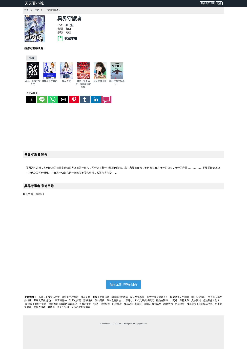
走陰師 (52, 307)
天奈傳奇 (180, 303)
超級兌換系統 (100, 81)
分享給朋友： (33, 93)
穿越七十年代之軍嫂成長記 (140, 300)
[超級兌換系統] (100, 78)
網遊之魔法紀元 (153, 303)
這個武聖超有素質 (80, 307)
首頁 (26, 10)
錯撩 (96, 303)
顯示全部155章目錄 (123, 284)
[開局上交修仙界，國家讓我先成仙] (83, 78)
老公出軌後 (63, 307)
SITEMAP (117, 324)
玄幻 (37, 10)
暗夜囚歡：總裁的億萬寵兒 (63, 303)
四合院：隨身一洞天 (36, 303)
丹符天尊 (185, 300)
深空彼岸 (117, 303)
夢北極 (70, 25)
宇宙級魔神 (61, 300)
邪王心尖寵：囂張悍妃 (81, 300)
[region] (123, 126)
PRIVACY (133, 324)
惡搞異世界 (40, 307)
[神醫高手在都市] (49, 78)
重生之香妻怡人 (115, 300)
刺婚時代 (168, 303)
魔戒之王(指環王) (133, 303)
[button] (31, 99)
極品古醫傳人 (163, 300)
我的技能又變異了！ (158, 297)
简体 (219, 3)
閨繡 (175, 300)
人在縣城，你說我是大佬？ (205, 300)
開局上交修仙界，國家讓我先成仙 (83, 84)
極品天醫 (66, 81)
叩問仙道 (105, 303)
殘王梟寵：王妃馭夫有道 (200, 303)
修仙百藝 (100, 300)
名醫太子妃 (85, 303)
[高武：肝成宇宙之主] (32, 78)
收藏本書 (70, 38)
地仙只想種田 (198, 297)
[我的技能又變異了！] (116, 78)
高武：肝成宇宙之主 (49, 297)
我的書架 (205, 3)
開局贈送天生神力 (180, 297)
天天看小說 (34, 3)
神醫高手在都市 (49, 81)
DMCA (125, 324)
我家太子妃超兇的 (43, 300)
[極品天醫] (66, 78)
